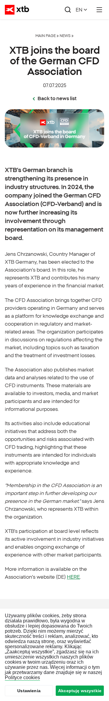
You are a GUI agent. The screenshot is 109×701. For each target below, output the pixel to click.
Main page (45, 36)
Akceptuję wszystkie (79, 690)
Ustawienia (29, 690)
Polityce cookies (22, 677)
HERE (73, 577)
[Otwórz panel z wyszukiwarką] (68, 10)
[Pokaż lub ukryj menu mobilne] (99, 9)
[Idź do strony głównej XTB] (17, 10)
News (65, 36)
